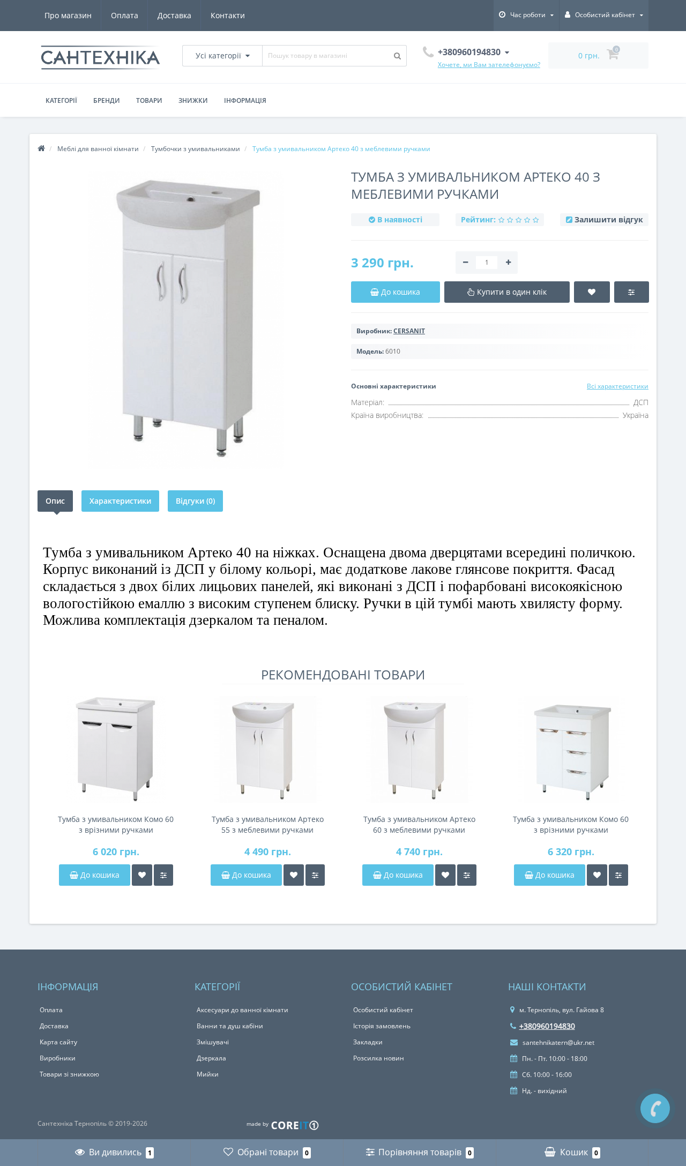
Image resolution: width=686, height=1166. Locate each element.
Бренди (106, 100)
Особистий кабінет (383, 1009)
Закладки (368, 1042)
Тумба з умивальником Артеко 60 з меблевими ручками (419, 824)
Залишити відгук (609, 219)
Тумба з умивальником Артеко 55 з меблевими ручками (268, 824)
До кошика (99, 875)
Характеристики (120, 501)
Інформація (245, 100)
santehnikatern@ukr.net (557, 1042)
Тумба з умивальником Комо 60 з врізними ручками (116, 824)
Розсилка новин (378, 1058)
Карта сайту (58, 1042)
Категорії (61, 100)
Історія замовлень (382, 1025)
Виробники (58, 1058)
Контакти (228, 15)
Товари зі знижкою (69, 1074)
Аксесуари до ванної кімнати (242, 1009)
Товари (149, 100)
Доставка (174, 15)
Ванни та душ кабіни (230, 1025)
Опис (55, 501)
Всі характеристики (617, 386)
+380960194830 (547, 1026)
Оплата (124, 15)
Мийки (208, 1074)
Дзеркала (211, 1058)
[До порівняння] (163, 875)
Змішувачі (213, 1042)
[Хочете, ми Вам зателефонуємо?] (655, 1108)
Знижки (193, 100)
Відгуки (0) (195, 501)
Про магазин (68, 15)
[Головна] (41, 148)
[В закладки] (142, 875)
